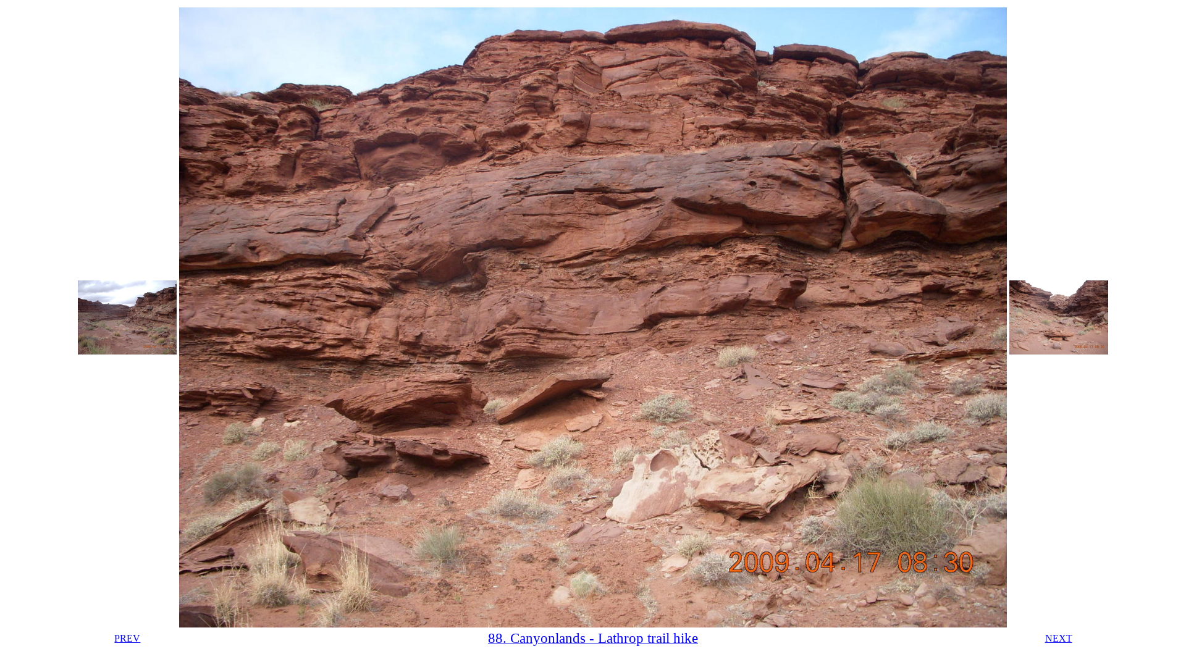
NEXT (1058, 638)
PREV (127, 638)
